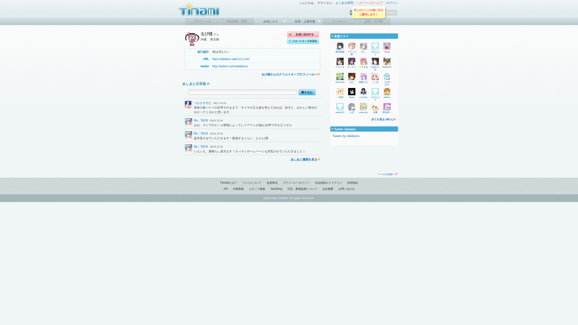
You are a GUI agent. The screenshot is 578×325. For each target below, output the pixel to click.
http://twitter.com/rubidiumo (230, 66)
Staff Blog (276, 188)
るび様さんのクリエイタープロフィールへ (289, 74)
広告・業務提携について (302, 188)
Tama (387, 52)
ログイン (392, 3)
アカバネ (340, 67)
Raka (351, 97)
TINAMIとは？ (228, 182)
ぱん (352, 82)
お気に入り (271, 21)
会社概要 (327, 188)
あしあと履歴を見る (304, 159)
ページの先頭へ (386, 174)
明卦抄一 (387, 112)
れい (363, 52)
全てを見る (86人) (382, 119)
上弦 (352, 112)
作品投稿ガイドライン (328, 182)
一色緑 (340, 97)
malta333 (340, 112)
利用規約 (352, 182)
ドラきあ (363, 67)
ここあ (375, 82)
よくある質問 (344, 3)
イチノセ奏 (351, 53)
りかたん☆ (375, 98)
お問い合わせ (346, 188)
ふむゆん (363, 97)
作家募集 (238, 188)
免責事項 (272, 182)
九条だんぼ (375, 68)
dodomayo (341, 82)
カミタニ (351, 67)
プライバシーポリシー (296, 182)
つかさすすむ (203, 103)
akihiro (387, 97)
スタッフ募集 (257, 188)
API (226, 188)
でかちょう (375, 53)
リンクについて (251, 182)
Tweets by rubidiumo (346, 136)
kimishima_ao (389, 67)
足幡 (375, 112)
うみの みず (388, 83)
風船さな (363, 82)
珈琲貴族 (340, 52)
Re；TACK (201, 120)
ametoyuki (364, 112)
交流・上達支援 (305, 21)
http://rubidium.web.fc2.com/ (230, 59)
